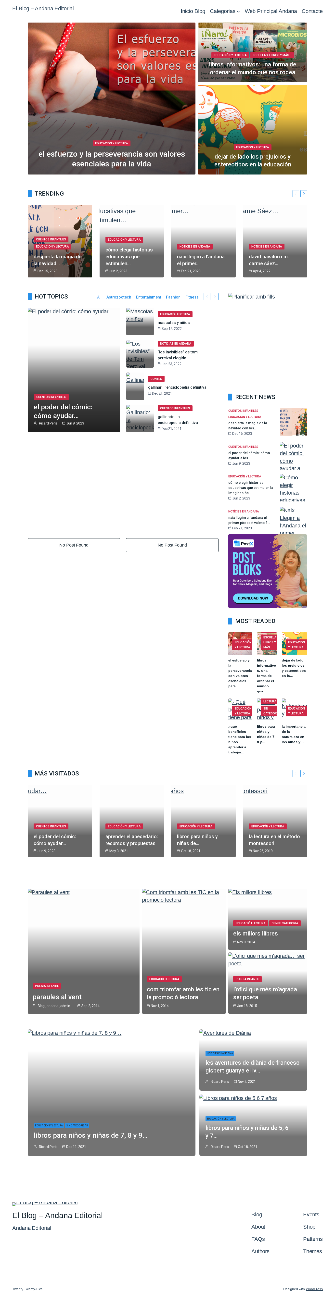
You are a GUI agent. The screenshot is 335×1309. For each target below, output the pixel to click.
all (99, 297)
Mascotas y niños (174, 322)
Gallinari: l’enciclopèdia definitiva (177, 387)
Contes (156, 379)
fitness (192, 297)
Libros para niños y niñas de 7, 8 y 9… (90, 1135)
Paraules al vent (57, 997)
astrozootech (118, 297)
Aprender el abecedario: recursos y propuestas (131, 840)
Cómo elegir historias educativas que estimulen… (129, 256)
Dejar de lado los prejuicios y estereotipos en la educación (252, 160)
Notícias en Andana (175, 343)
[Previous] (295, 193)
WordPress (314, 1289)
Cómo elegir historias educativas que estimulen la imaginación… (250, 488)
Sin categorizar (273, 711)
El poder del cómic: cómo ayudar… (63, 411)
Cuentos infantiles (51, 239)
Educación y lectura (111, 143)
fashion (173, 297)
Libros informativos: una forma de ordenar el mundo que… (266, 675)
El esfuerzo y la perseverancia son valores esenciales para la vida (112, 158)
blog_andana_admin (54, 1006)
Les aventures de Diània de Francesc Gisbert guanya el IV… (252, 1066)
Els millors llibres (255, 933)
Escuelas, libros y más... (272, 55)
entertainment (148, 297)
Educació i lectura (175, 314)
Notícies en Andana (195, 246)
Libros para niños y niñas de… (197, 840)
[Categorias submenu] (238, 11)
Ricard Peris (48, 423)
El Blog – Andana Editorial (43, 8)
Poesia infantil (47, 986)
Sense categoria (285, 923)
